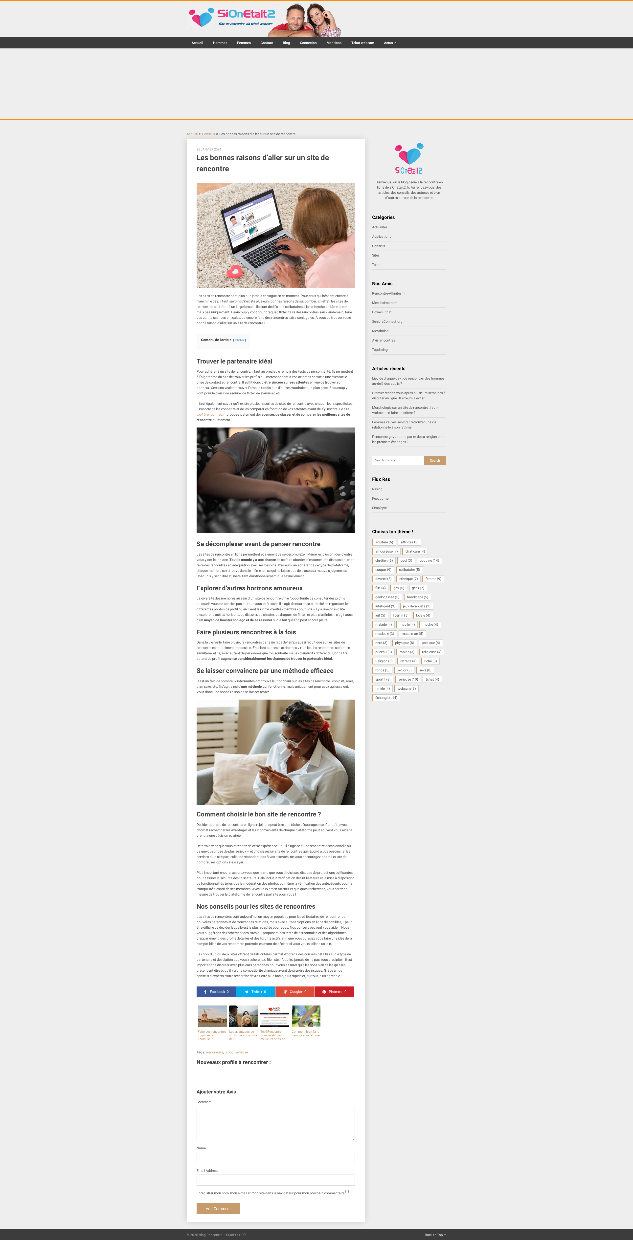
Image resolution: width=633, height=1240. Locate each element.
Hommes (220, 43)
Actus (388, 43)
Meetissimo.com (384, 303)
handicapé (417, 597)
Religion (384, 661)
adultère (384, 542)
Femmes (244, 43)
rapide (407, 652)
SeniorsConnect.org (387, 321)
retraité (408, 661)
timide (382, 688)
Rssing (377, 489)
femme (433, 579)
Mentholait (380, 331)
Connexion (308, 43)
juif (380, 615)
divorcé (383, 579)
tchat (432, 679)
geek (418, 588)
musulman (412, 634)
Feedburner (381, 498)
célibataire (409, 570)
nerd (381, 643)
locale (423, 615)
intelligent (385, 606)
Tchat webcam (362, 43)
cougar (383, 570)
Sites (376, 255)
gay (398, 588)
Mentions (334, 43)
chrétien (384, 560)
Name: (201, 1148)
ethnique (408, 579)
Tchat (376, 265)
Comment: (204, 1102)
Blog (286, 43)
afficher (239, 340)
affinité (410, 542)
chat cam (415, 551)
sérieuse (241, 1052)
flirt (380, 588)
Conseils (208, 134)
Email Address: (208, 1171)
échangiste (386, 698)
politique (431, 643)
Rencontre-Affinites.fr (388, 293)
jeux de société (416, 606)
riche (430, 661)
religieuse (432, 652)
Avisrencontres (383, 340)
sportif (383, 679)
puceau (383, 652)
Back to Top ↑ (435, 1235)
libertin (400, 615)
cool (229, 1052)
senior (404, 670)
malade (383, 624)
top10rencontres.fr (211, 414)
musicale (384, 634)
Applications (381, 236)
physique (404, 643)
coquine (429, 560)
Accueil (197, 43)
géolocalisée (387, 597)
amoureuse (214, 1052)
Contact (267, 43)
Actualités (379, 227)
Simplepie (379, 508)
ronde (382, 670)
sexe (425, 670)
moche (430, 624)
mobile (407, 624)
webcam (407, 688)
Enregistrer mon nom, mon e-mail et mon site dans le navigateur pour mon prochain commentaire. (271, 1193)
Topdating (380, 350)
